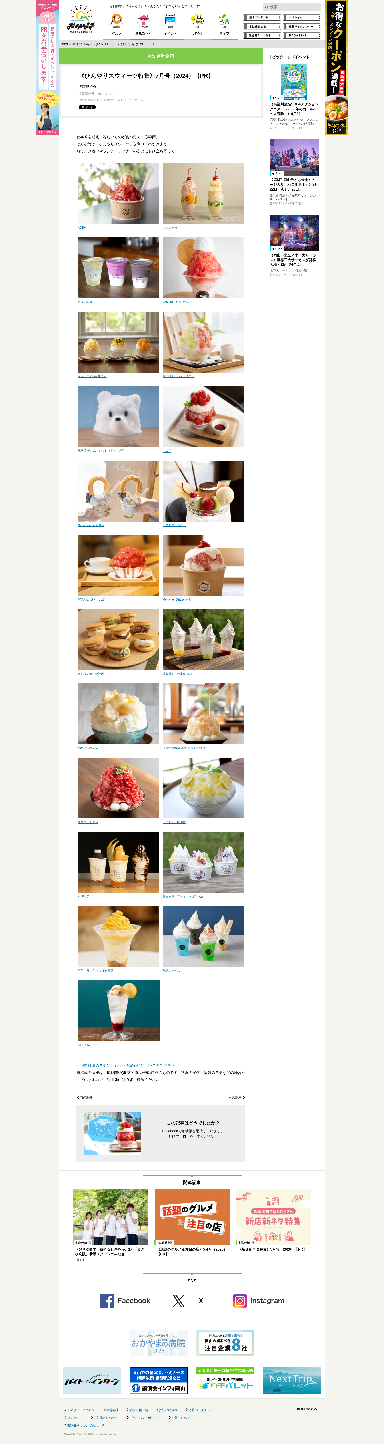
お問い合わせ (180, 1418)
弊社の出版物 (168, 1410)
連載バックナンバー (202, 1410)
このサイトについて (81, 1410)
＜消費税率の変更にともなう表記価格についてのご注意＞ (125, 1065)
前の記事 (86, 1097)
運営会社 (112, 1410)
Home (65, 44)
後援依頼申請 (138, 1410)
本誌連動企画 (81, 44)
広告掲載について (106, 1418)
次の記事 (235, 1097)
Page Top (305, 1409)
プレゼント (75, 1418)
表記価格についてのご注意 (85, 1425)
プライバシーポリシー (144, 1418)
